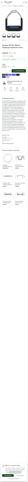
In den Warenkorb (19, 71)
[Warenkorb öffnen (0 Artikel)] (25, 2)
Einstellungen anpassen (14, 478)
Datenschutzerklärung (15, 472)
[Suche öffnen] (23, 2)
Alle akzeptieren (8, 475)
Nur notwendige (20, 475)
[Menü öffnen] (2, 2)
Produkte (9, 6)
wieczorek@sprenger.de (8, 143)
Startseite (4, 6)
